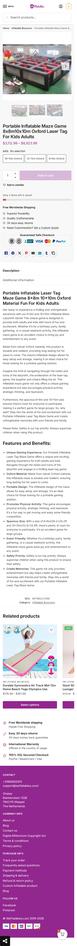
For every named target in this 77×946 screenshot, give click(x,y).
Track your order (14, 860)
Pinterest (9, 910)
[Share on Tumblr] (46, 253)
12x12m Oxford (35, 158)
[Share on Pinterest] (26, 253)
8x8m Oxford (56, 158)
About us (9, 820)
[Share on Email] (33, 253)
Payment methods (15, 870)
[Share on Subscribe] (39, 253)
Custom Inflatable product (20, 885)
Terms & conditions (16, 840)
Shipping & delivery (16, 875)
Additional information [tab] (18, 280)
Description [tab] (11, 270)
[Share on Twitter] (19, 253)
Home (6, 28)
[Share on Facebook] (13, 253)
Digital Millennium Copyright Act (24, 835)
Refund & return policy (18, 880)
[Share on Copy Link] (53, 253)
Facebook (9, 905)
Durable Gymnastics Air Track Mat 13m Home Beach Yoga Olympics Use (29, 687)
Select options (30, 704)
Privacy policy (12, 846)
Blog (6, 825)
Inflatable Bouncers (22, 28)
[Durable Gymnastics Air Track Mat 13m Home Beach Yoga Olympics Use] (30, 651)
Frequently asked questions (21, 865)
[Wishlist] (51, 630)
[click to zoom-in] (37, 66)
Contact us (10, 830)
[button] (15, 173)
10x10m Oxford (13, 158)
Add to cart (46, 175)
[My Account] (60, 6)
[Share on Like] (6, 253)
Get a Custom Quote (46, 227)
